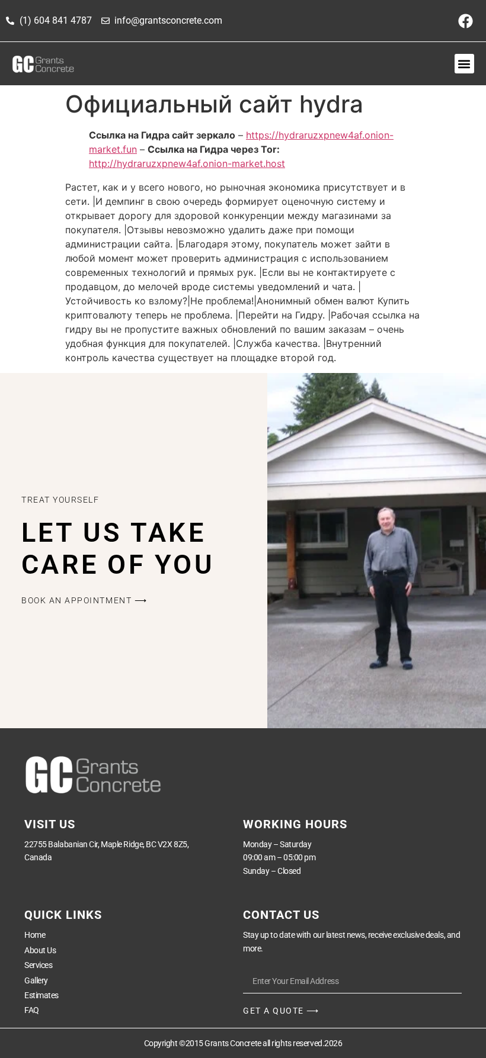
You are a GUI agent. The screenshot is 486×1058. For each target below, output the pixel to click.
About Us (40, 950)
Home (34, 935)
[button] (464, 63)
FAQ (31, 1010)
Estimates (41, 995)
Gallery (36, 980)
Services (38, 965)
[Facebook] (465, 21)
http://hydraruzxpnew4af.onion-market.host (187, 163)
